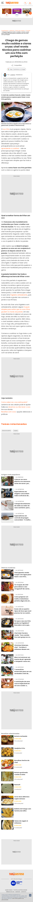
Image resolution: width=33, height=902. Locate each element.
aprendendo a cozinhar (10, 148)
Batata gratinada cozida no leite (21, 774)
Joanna (12, 75)
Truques (28, 30)
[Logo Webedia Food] (16, 883)
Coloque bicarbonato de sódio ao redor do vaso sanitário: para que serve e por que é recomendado (22, 506)
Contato (23, 891)
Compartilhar (18, 65)
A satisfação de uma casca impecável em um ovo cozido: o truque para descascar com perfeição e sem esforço (23, 684)
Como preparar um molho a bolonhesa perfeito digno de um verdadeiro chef (22, 599)
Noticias (12, 30)
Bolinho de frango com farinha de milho (22, 810)
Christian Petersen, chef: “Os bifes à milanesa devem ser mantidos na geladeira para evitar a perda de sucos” (22, 647)
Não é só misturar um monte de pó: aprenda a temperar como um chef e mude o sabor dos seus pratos (22, 659)
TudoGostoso (4, 30)
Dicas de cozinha (20, 30)
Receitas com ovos (8, 412)
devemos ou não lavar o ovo (19, 407)
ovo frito (5, 129)
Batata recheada (20, 736)
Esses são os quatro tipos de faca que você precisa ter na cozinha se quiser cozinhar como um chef (22, 611)
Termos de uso (10, 891)
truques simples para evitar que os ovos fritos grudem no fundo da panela (15, 309)
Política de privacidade (20, 890)
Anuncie (17, 891)
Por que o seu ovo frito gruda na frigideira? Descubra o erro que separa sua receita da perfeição (22, 623)
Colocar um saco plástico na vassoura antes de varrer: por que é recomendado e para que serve (22, 481)
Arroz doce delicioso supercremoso (21, 798)
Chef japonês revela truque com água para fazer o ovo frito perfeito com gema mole (22, 575)
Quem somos (9, 890)
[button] (30, 13)
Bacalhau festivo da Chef (21, 761)
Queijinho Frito (19, 748)
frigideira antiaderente (18, 295)
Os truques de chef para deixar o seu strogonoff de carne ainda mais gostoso (21, 587)
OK (30, 895)
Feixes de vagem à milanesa (21, 822)
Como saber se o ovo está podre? (14, 402)
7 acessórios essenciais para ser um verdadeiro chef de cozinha (22, 672)
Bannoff (17, 785)
